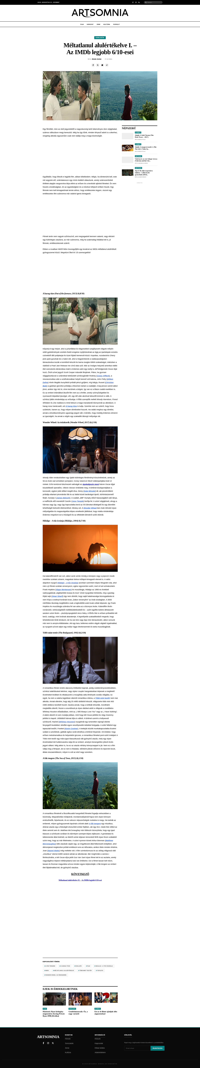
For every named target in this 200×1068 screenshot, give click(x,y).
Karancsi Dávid (143, 163)
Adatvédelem (100, 1052)
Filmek (68, 1039)
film (88, 966)
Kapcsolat (99, 1043)
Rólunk (98, 1039)
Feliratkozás (157, 1048)
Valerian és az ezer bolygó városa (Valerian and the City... (146, 160)
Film (82, 24)
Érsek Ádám (96, 59)
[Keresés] (146, 2)
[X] (98, 65)
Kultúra (106, 24)
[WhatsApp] (102, 65)
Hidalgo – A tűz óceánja (104, 966)
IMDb (47, 970)
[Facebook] (93, 65)
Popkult (116, 24)
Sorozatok (69, 1043)
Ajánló (97, 1008)
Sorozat (90, 24)
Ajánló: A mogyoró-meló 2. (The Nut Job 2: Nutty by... (145, 148)
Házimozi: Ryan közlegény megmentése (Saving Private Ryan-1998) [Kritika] (54, 1014)
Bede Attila (141, 139)
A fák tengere (50, 966)
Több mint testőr (85, 970)
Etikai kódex (100, 1048)
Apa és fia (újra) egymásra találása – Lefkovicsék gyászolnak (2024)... (144, 173)
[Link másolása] (107, 65)
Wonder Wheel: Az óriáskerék (55, 975)
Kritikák (138, 156)
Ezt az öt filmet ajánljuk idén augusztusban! (105, 1013)
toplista (100, 970)
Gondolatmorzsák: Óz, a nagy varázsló (78, 1013)
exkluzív (78, 966)
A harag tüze (65, 966)
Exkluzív (100, 37)
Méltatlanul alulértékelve (64, 970)
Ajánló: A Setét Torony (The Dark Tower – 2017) (144, 136)
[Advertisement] (80, 156)
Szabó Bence (142, 177)
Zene (98, 24)
